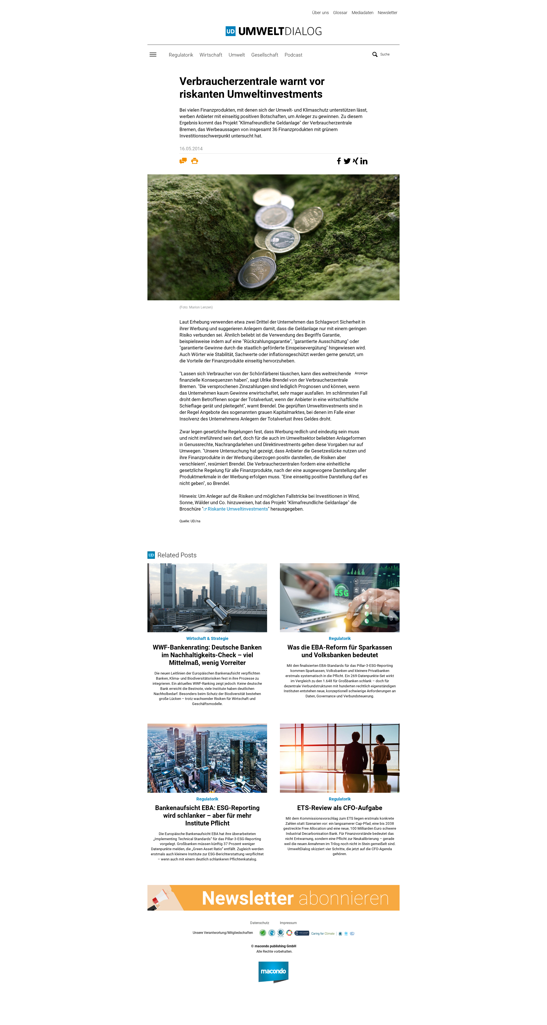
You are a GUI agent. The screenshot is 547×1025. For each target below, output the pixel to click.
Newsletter (387, 12)
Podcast (293, 55)
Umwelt (237, 55)
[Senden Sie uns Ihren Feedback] (183, 161)
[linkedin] (364, 163)
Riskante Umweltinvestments (238, 509)
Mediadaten (362, 12)
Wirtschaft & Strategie (207, 638)
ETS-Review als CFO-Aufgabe (339, 808)
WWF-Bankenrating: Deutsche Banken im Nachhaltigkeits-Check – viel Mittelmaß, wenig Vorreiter (207, 655)
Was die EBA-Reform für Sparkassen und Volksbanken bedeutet (339, 651)
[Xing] (356, 163)
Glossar (340, 12)
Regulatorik (181, 55)
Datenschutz (259, 923)
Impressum (288, 923)
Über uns (320, 12)
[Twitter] (348, 163)
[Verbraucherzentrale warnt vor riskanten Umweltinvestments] (273, 237)
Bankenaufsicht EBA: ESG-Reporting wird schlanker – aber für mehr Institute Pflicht (207, 815)
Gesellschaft (264, 55)
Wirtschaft (211, 55)
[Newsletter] (273, 898)
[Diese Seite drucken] (194, 161)
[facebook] (339, 163)
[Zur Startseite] (273, 31)
